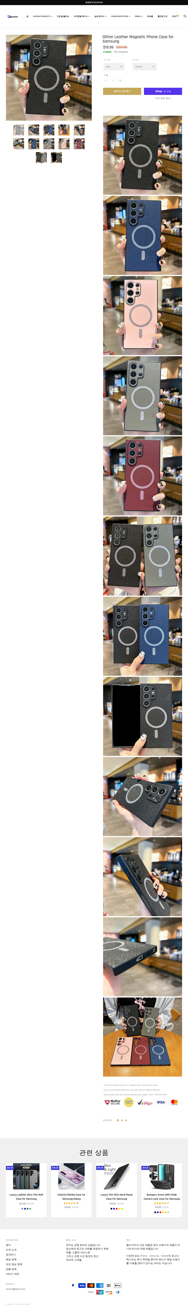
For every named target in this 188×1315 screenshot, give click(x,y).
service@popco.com (15, 1289)
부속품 (150, 16)
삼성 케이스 (99, 16)
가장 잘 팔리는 (63, 16)
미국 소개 (11, 1250)
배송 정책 (11, 1259)
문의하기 (11, 1254)
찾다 (8, 1245)
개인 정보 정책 (14, 1264)
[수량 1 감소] (106, 80)
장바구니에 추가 (122, 91)
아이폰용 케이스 (81, 16)
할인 (160, 16)
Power (138, 16)
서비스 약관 (12, 1274)
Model (136, 60)
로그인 (164, 16)
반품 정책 (11, 1269)
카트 (175, 16)
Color (107, 60)
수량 (106, 75)
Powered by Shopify (23, 1304)
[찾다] (185, 16)
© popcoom (10, 1304)
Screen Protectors (119, 16)
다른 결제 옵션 (163, 98)
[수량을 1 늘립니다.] (120, 80)
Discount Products (41, 16)
